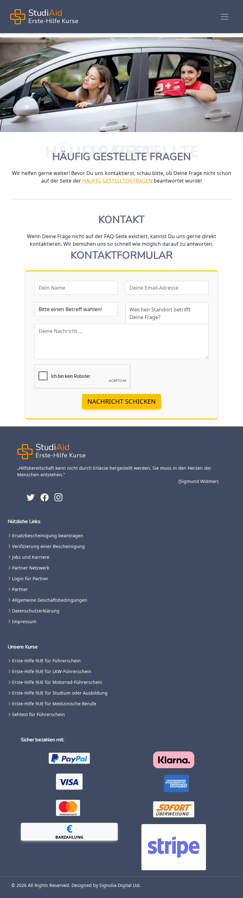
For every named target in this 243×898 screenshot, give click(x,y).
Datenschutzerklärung (35, 611)
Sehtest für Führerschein (38, 714)
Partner (20, 589)
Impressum (24, 621)
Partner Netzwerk (30, 568)
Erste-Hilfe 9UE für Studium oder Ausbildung (60, 693)
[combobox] (167, 313)
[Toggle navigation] (224, 17)
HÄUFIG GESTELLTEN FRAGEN (117, 180)
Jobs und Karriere (30, 557)
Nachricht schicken (121, 401)
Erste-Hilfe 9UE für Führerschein (46, 661)
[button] (69, 832)
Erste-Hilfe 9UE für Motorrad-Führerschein (57, 682)
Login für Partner (30, 578)
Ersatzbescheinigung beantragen (47, 535)
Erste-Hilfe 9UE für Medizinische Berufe (54, 704)
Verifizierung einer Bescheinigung (48, 546)
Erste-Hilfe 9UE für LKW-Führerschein (51, 671)
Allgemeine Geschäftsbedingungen (49, 600)
